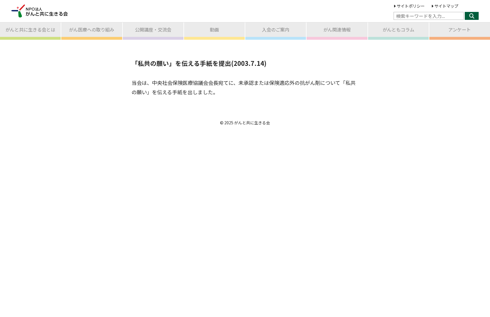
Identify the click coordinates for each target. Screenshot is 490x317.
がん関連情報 (336, 29)
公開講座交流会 (153, 29)
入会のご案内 (275, 29)
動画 (214, 29)
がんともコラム (398, 29)
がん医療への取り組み (91, 29)
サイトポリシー (410, 6)
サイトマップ (446, 6)
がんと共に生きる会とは (30, 29)
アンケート (459, 29)
